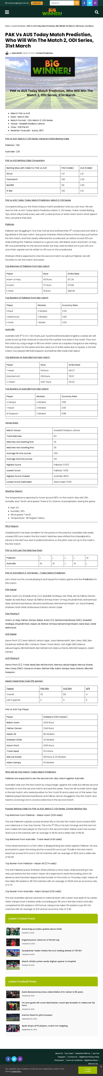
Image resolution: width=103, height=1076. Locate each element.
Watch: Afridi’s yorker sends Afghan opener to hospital (49, 961)
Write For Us (93, 1064)
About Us (59, 1053)
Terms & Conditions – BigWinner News (82, 1060)
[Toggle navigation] (7, 12)
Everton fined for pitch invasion (37, 1015)
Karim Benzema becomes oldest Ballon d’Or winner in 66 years (52, 992)
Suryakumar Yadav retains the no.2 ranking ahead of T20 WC (52, 950)
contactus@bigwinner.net (17, 3)
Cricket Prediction (18, 26)
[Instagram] (20, 1059)
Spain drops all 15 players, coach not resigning (45, 1025)
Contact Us (72, 1057)
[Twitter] (89, 3)
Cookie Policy (16, 1071)
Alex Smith (17, 53)
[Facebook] (84, 3)
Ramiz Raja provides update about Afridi (42, 929)
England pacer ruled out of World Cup (40, 940)
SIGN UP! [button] (37, 3)
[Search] (77, 3)
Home (7, 26)
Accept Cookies (88, 1070)
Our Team (69, 1053)
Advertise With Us (83, 1053)
